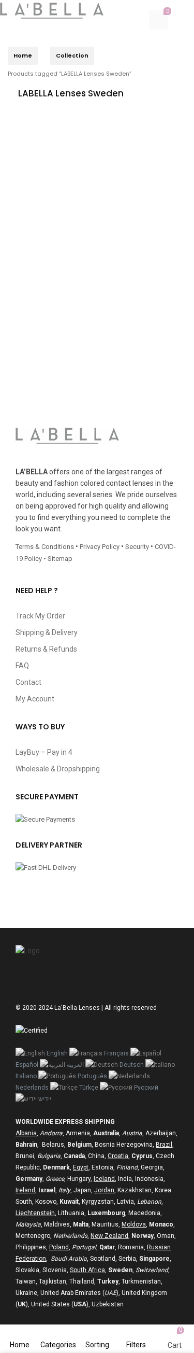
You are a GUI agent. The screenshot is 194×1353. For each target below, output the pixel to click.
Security (137, 547)
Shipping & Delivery (47, 632)
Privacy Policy (100, 547)
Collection (72, 55)
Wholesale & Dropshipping (58, 769)
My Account (35, 699)
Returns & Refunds (46, 649)
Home (22, 55)
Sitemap (60, 558)
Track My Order (40, 616)
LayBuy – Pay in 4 (44, 752)
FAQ (22, 665)
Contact (28, 682)
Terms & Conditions (45, 547)
